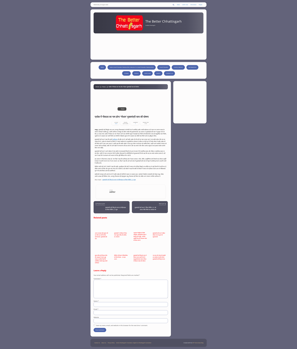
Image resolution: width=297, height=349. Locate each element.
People (200, 4)
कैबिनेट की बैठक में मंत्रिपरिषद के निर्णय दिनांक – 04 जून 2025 (121, 257)
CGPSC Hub (185, 4)
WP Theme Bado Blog (197, 343)
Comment (97, 279)
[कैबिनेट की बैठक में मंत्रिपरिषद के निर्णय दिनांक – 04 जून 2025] (121, 248)
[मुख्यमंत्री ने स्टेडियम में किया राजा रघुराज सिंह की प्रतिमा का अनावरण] (121, 226)
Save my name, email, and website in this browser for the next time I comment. (122, 325)
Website (96, 317)
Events (158, 73)
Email (96, 309)
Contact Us (169, 73)
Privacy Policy (111, 343)
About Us (103, 343)
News (178, 4)
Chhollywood (178, 67)
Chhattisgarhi (163, 67)
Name (96, 301)
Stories (126, 73)
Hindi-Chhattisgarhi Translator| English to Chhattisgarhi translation (132, 67)
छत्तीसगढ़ (115, 139)
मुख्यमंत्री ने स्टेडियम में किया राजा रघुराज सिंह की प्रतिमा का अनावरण (120, 235)
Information (193, 4)
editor (116, 123)
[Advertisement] (148, 45)
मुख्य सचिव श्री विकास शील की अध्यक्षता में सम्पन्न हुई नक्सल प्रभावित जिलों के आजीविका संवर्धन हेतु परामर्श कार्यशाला (101, 259)
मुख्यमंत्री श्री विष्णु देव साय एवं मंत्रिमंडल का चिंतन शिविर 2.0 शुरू (119, 180)
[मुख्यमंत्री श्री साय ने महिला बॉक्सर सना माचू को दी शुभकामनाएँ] (160, 226)
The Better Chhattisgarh (163, 21)
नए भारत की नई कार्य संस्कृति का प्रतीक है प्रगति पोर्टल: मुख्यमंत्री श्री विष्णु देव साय (159, 257)
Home (97, 87)
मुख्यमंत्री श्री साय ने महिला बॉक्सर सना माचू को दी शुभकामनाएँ (159, 235)
